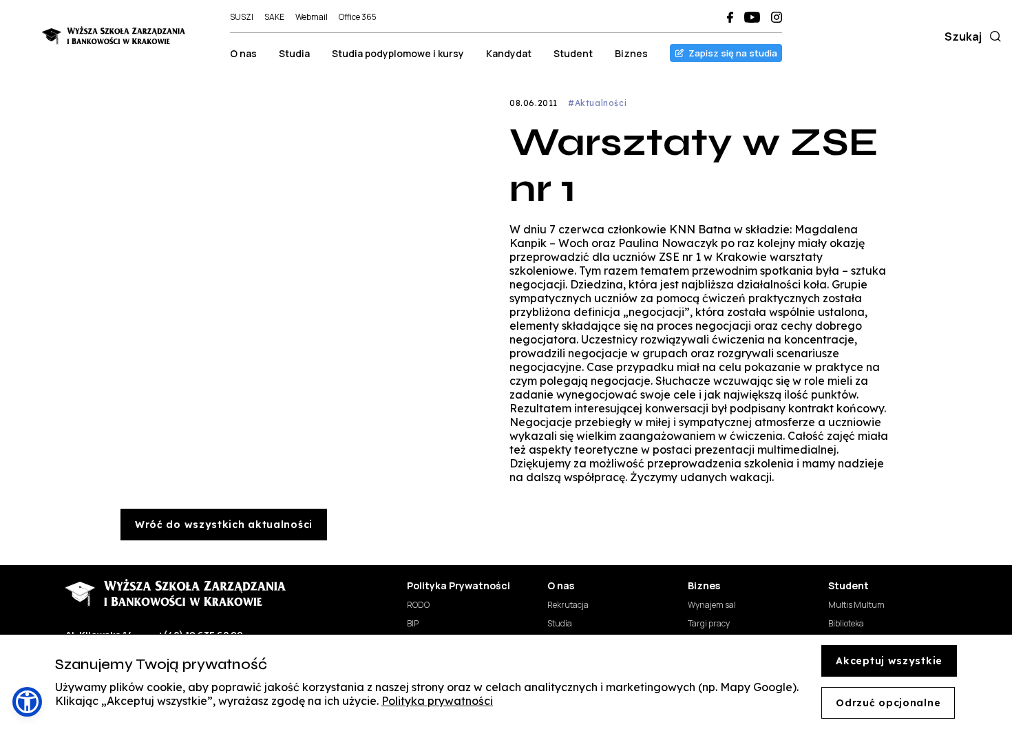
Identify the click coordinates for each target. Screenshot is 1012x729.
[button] (27, 701)
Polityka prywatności (437, 701)
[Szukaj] (992, 36)
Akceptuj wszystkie (889, 661)
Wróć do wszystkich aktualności (224, 524)
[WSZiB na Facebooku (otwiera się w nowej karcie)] (730, 17)
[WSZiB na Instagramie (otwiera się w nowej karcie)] (776, 17)
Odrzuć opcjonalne (888, 703)
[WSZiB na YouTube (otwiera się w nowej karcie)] (752, 17)
